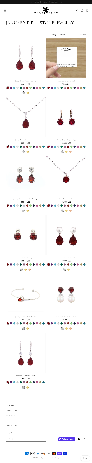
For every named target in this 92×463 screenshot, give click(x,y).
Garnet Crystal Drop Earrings (66, 140)
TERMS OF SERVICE (12, 426)
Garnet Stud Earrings (25, 258)
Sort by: (53, 35)
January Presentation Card (66, 81)
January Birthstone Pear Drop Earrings (25, 199)
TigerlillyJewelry (42, 458)
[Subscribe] (43, 439)
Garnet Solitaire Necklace (66, 199)
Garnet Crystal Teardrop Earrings (25, 81)
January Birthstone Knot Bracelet (25, 317)
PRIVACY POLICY (11, 416)
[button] (4, 10)
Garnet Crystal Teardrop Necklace (25, 140)
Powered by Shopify (53, 458)
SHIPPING (9, 421)
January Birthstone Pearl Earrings (66, 258)
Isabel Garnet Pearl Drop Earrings (66, 317)
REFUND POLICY (11, 411)
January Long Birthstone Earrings (25, 375)
